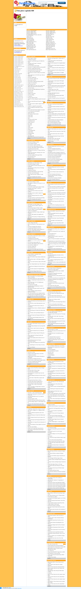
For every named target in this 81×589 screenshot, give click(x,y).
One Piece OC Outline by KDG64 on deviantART (36, 67)
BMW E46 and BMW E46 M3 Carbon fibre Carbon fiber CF (55, 214)
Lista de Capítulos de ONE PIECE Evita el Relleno (35, 108)
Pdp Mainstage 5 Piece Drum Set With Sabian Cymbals (56, 571)
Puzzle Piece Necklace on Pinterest (54, 505)
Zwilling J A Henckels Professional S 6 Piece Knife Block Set (56, 362)
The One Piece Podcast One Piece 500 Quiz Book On (56, 79)
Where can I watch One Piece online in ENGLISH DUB (36, 262)
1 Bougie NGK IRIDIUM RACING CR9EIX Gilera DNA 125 (56, 271)
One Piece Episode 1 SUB (32, 398)
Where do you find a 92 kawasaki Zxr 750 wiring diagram (56, 314)
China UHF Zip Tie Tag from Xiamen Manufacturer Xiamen (34, 341)
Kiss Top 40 (50, 436)
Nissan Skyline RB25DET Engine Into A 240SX (56, 551)
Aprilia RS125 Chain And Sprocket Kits (55, 248)
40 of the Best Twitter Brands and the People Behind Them (35, 430)
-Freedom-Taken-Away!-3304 (53, 89)
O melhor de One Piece (32, 59)
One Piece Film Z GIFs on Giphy (33, 370)
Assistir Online (30, 131)
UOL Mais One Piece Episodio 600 (34, 71)
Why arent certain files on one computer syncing (36, 293)
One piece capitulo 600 (21, 7)
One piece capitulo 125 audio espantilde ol (35, 209)
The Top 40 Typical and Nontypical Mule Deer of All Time (36, 316)
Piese (15, 7)
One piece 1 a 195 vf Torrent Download (35, 392)
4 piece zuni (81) (17, 101)
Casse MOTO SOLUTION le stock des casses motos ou (56, 284)
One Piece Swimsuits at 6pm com (54, 157)
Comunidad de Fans (31, 120)
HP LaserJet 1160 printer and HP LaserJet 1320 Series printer (36, 289)
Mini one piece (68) (18, 87)
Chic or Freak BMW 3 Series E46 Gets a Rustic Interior (56, 212)
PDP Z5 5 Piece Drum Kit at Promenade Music (56, 566)
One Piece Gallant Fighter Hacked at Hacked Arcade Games (56, 420)
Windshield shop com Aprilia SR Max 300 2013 (56, 241)
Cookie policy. (19, 588)
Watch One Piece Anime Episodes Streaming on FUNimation (36, 357)
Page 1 (29, 118)
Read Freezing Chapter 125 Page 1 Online (35, 207)
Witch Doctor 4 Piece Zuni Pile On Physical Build (56, 483)
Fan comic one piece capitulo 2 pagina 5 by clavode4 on (35, 206)
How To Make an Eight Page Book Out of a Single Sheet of (55, 260)
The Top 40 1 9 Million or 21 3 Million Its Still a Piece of (36, 411)
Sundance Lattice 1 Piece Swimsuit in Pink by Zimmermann (56, 518)
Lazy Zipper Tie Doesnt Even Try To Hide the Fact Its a (36, 331)
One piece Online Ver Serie (32, 97)
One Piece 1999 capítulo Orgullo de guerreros (36, 147)
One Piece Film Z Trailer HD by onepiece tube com (36, 378)
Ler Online (30, 134)
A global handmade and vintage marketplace (55, 119)
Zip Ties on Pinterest (31, 347)
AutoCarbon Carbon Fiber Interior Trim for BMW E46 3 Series (56, 216)
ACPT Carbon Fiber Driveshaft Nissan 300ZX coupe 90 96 (56, 555)
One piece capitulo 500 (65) (19, 62)
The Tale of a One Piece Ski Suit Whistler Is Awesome (55, 105)
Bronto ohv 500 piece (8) (18, 93)
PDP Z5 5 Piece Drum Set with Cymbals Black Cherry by (56, 577)
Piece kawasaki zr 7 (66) (18, 92)
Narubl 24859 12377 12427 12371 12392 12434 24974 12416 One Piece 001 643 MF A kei (36, 86)
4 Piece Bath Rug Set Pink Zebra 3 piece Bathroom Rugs (55, 392)
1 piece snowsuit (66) (30, 39)
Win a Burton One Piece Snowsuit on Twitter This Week (56, 132)
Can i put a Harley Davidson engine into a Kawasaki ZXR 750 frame (55, 312)
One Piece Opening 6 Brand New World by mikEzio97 (35, 196)
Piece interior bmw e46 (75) (31, 41)
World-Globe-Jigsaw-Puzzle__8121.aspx (55, 464)
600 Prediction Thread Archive (33, 113)
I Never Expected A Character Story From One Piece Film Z (36, 373)
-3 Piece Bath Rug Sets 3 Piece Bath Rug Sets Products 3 (56, 382)
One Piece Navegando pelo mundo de (34, 176)
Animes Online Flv (31, 122)
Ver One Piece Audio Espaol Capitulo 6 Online (36, 186)
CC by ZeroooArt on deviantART (34, 111)
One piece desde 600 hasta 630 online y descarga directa (36, 102)
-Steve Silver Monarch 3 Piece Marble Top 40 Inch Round (37, 425)
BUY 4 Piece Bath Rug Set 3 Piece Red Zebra (56, 394)
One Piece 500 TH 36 (51, 96)
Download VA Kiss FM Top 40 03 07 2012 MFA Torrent (56, 429)
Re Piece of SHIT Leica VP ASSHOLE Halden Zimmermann (56, 536)
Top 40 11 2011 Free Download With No (55, 439)
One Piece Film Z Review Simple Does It (35, 381)
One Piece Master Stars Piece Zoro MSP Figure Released (56, 191)
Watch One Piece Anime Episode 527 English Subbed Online (56, 73)
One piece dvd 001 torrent (32, 119)
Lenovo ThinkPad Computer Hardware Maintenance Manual (34, 291)
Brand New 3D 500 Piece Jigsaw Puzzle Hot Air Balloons (56, 456)
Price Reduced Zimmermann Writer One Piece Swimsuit (56, 528)
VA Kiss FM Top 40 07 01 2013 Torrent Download (55, 432)
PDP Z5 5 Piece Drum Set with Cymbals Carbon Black (56, 575)
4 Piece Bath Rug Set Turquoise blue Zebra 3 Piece (56, 389)
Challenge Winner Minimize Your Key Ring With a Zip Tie (36, 326)
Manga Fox (30, 129)
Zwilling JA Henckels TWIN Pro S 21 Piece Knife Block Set (57, 376)
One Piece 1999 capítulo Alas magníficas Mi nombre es (35, 215)
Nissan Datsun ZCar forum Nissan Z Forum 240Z (56, 546)
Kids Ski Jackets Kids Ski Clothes (54, 121)
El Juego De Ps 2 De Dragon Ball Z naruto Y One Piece (56, 409)
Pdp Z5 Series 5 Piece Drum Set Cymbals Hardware (55, 565)
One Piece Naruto (31, 87)
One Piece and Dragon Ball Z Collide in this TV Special (56, 59)
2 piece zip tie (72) (17, 69)
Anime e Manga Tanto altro (32, 222)
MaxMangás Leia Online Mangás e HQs (35, 162)
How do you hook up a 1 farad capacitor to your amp (36, 225)
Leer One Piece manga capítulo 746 (34, 242)
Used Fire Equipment (51, 349)
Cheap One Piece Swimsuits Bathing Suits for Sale (57, 153)
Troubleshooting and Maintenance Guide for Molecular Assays (35, 286)
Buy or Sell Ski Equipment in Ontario (54, 122)
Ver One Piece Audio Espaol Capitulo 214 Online (36, 235)
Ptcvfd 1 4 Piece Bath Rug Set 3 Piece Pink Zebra (56, 393)
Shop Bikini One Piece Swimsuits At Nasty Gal (56, 152)
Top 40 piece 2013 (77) (18, 68)
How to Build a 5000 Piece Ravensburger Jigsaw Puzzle (56, 493)
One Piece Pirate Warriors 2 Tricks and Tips (35, 171)
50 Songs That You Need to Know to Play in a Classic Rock (36, 306)
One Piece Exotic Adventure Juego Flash (55, 415)
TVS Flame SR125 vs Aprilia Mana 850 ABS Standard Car (56, 247)
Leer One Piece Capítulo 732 (33, 78)
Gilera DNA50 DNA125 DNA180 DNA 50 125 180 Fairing (56, 276)
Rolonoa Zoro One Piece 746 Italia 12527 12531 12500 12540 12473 (36, 153)
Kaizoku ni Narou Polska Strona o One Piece (36, 353)
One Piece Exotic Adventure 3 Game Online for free (56, 406)
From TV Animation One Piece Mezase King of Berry (56, 68)
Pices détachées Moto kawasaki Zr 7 (54, 336)
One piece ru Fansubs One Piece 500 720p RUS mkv (56, 99)
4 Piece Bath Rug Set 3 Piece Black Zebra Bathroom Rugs (55, 384)
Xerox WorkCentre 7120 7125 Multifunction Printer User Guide (35, 283)
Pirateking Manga (31, 133)
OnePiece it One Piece (32, 93)
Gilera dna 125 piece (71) (19, 88)
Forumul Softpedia (51, 354)
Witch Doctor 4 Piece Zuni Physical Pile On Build (56, 485)
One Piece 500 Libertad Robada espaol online (36, 403)
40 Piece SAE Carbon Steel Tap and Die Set (35, 428)
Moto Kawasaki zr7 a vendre (53, 329)
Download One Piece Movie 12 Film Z (34, 380)
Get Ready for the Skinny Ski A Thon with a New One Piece (56, 116)
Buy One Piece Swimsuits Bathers (54, 160)
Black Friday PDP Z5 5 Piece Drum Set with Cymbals (55, 563)
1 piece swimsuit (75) (18, 82)
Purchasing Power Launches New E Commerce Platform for (56, 348)
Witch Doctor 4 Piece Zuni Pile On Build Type (56, 487)
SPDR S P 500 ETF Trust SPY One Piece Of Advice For (56, 87)
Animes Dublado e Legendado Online (34, 254)
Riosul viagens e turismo (32, 58)
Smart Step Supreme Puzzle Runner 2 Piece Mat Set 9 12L (56, 501)
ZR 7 (49, 335)
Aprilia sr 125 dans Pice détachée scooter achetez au (56, 239)
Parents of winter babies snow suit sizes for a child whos (56, 129)
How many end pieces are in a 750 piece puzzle (56, 495)
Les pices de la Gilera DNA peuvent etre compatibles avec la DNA (55, 274)
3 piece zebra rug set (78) (19, 96)
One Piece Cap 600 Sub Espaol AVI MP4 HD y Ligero (36, 61)
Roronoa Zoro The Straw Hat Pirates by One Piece (57, 192)
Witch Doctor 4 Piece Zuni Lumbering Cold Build (56, 486)
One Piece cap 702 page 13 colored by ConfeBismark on (34, 64)
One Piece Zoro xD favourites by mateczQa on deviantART (56, 199)
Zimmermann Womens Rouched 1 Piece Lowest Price (56, 534)
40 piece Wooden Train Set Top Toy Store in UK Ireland (36, 418)
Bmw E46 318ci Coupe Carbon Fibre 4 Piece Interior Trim (56, 223)
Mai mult (29, 138)
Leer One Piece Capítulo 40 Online (34, 144)
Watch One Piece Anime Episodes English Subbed (36, 360)
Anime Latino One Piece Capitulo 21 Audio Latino (35, 175)
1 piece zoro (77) (17, 83)
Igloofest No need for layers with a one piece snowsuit (55, 134)
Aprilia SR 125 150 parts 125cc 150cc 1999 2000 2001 (56, 244)
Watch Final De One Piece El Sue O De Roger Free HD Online (36, 168)
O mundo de (30, 96)
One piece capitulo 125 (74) (19, 61)
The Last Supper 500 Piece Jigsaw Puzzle (55, 458)
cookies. (9, 587)
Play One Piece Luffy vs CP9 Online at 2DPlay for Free (36, 260)
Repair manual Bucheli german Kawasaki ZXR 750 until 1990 (56, 324)
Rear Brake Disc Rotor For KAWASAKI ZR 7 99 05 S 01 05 (56, 331)
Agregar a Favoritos (51, 404)
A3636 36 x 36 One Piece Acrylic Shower (55, 304)
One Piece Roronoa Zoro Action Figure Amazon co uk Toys (56, 195)
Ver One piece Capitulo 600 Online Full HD (35, 81)
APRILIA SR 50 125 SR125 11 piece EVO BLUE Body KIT (55, 237)
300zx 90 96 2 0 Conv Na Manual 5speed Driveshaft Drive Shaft (55, 549)
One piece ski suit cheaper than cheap (54, 123)
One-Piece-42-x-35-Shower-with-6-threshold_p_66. (54, 300)
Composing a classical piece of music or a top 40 (36, 408)
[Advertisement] (19, 30)
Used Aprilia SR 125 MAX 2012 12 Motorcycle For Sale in (56, 229)
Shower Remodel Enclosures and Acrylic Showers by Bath (56, 306)
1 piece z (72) (17, 72)
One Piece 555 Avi (31, 157)
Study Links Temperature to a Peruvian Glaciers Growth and (36, 394)
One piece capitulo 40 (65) (19, 57)
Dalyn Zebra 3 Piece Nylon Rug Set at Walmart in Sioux (56, 399)
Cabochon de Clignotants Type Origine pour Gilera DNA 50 (55, 280)
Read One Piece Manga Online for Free (35, 271)
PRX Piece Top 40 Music (32, 426)
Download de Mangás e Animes (33, 164)
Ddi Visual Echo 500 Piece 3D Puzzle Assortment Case (56, 472)
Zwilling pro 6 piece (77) (19, 95)
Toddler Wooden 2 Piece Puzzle (53, 504)
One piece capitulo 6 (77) (19, 60)
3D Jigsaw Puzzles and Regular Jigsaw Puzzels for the (57, 460)
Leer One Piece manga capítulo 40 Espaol (35, 146)
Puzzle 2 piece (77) (18, 102)
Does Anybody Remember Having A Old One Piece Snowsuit (56, 137)
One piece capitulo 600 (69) (19, 56)
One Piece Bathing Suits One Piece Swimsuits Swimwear (56, 147)
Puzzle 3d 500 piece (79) (18, 100)
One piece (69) (17, 71)
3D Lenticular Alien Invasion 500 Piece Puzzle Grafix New (56, 468)
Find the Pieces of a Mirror (52, 496)
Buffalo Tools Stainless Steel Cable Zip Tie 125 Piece (36, 338)
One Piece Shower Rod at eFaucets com (55, 295)
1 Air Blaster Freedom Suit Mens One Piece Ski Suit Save (56, 107)
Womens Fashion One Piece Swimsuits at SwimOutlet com (55, 176)
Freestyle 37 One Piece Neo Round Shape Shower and (56, 302)
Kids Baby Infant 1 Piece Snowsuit (54, 138)
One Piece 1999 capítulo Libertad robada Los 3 (36, 229)
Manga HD (30, 124)
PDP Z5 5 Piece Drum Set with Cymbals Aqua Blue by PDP (56, 569)
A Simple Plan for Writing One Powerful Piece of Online (36, 267)
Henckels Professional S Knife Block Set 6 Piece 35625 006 (56, 374)
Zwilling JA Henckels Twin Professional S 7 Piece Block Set (56, 364)
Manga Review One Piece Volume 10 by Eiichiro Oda (36, 73)
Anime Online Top (31, 112)
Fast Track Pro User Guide (32, 284)
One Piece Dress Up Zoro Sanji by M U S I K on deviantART (56, 197)
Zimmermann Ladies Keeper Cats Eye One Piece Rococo (56, 530)
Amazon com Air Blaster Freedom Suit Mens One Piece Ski (56, 109)
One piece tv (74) (17, 76)
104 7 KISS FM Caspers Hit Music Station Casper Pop (56, 438)
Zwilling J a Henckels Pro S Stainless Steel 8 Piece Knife (57, 369)
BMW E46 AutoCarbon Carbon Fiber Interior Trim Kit (56, 219)
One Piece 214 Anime (31, 237)
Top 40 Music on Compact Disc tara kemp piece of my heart (37, 423)
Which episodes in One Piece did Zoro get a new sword (56, 185)
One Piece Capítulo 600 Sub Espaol (34, 68)
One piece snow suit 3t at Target (53, 139)
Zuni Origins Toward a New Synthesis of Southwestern (55, 478)
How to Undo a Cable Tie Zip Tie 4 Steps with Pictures (36, 329)
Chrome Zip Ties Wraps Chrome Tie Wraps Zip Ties (36, 333)
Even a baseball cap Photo (32, 143)
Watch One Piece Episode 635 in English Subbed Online (56, 63)
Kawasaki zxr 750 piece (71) (19, 91)
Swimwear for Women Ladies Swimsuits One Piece (56, 172)
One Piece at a (50, 253)
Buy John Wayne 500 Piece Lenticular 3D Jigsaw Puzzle (56, 451)
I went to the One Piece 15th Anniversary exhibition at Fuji (55, 61)
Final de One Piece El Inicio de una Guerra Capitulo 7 (35, 191)
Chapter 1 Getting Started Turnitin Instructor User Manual (36, 280)
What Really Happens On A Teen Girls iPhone (36, 278)
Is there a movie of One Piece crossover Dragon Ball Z (36, 368)
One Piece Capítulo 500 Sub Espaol (34, 230)
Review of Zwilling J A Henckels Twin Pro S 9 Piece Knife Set (56, 371)
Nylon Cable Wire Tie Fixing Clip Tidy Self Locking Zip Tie (35, 336)
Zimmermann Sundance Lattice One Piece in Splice (55, 516)
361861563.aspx (51, 141)
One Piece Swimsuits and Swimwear (54, 148)
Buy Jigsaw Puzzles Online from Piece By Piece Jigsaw (56, 507)
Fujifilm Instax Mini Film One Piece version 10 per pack (57, 258)
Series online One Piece (32, 80)
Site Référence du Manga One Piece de (34, 358)
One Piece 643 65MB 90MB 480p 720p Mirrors (36, 89)
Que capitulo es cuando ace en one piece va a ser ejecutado (36, 184)
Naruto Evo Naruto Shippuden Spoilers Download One (36, 99)
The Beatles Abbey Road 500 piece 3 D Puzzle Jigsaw (56, 466)
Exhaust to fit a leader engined (53, 269)
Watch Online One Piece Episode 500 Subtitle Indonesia (56, 84)
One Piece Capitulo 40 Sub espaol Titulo (35, 154)
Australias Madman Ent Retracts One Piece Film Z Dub (36, 376)
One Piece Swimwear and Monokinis (54, 156)
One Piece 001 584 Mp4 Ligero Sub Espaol (35, 249)
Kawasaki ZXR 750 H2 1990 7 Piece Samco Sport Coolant (56, 317)
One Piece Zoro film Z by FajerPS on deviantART (56, 186)
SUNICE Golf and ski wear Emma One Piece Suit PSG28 (56, 118)
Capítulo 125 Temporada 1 (32, 210)
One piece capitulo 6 (47, 7)
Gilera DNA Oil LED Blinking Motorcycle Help (56, 286)
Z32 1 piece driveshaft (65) (19, 105)
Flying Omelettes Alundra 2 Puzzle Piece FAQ (56, 502)
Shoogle (49, 356)
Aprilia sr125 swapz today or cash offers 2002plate (57, 242)
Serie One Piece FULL (32, 84)
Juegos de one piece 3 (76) (19, 97)
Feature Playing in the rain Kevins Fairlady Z (56, 545)
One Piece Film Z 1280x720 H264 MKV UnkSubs (35, 385)
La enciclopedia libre (31, 130)
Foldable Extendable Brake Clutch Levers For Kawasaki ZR (56, 340)
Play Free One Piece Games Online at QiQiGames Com (36, 257)
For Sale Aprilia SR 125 (52, 233)
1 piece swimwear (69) (18, 81)
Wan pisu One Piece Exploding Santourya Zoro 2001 (56, 205)
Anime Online (30, 115)
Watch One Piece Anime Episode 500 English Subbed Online (56, 81)
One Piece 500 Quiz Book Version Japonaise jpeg (56, 85)
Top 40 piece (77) (30, 37)
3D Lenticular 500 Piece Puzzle (53, 470)
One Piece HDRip (31, 94)
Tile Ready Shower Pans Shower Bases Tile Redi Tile (56, 298)
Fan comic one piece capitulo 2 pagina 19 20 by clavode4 (36, 104)
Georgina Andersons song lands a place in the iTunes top (36, 413)
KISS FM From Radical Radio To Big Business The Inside (56, 445)
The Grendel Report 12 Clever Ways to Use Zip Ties (36, 345)
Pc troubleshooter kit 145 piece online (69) (19, 67)
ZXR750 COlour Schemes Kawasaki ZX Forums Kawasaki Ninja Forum (56, 321)
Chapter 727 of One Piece (32, 82)
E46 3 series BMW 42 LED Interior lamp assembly (55, 221)
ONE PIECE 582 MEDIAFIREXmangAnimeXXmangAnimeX (36, 136)
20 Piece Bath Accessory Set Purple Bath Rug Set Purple (56, 387)
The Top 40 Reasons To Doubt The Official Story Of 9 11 (36, 311)
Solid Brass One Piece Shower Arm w (54, 291)
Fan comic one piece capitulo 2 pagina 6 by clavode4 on (35, 193)
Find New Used (50, 352)
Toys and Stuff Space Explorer (53, 350)
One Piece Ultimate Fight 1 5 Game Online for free (56, 422)
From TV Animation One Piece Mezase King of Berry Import (56, 71)
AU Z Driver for (51, 550)
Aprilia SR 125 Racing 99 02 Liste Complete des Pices (56, 232)
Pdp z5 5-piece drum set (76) (19, 106)
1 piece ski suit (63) (18, 78)
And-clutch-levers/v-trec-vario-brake (54, 338)
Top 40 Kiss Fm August (52, 427)
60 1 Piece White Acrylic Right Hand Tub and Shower (56, 294)
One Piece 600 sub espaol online (33, 65)
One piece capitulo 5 (38, 7)
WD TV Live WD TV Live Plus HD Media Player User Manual (35, 277)
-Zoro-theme (50, 203)
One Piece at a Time (31, 352)
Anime (29, 126)
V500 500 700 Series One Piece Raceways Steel (36, 400)
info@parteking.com (17, 52)
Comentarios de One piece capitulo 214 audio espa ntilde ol (36, 240)
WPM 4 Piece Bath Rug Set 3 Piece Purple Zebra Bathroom (56, 397)
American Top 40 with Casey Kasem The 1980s (56, 441)
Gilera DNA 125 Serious (52, 281)
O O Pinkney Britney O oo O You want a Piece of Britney (56, 434)
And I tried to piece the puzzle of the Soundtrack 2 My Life (56, 510)
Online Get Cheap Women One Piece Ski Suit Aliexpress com (56, 112)
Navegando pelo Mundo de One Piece (34, 227)
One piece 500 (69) (18, 77)
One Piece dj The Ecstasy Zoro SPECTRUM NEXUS (56, 202)
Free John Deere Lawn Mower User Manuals (36, 295)
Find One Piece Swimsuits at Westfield (54, 155)
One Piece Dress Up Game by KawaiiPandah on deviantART (56, 417)
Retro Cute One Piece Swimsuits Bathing (55, 159)
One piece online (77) (18, 65)
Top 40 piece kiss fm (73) (50, 46)
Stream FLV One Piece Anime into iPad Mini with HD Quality (56, 263)
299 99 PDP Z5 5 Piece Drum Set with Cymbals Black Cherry (56, 582)
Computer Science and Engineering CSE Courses (36, 294)
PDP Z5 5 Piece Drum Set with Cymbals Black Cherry (56, 584)
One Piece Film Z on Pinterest (33, 371)
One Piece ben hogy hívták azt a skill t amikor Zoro (56, 189)
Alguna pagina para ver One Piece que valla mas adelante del (36, 75)
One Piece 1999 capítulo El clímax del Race (35, 243)
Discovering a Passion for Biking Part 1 (55, 268)
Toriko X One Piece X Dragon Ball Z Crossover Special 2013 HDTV (36, 387)
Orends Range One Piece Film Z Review (35, 382)
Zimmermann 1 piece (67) (50, 48)
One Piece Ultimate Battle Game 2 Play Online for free (36, 264)
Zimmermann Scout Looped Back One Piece (55, 531)
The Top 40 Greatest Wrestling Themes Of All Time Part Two (36, 318)
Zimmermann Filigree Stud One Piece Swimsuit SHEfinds (56, 525)
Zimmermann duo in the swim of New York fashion (55, 539)
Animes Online (30, 127)
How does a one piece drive (53, 544)
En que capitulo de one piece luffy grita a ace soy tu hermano (36, 166)
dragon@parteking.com (18, 45)
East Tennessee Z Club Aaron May (54, 553)
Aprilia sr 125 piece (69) (18, 86)
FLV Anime (30, 123)
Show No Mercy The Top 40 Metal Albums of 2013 (36, 313)
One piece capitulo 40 (30, 7)
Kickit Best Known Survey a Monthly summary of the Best (36, 308)
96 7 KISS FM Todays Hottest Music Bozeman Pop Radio (56, 443)
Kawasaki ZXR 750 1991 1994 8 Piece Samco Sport (56, 319)
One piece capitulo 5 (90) (19, 58)
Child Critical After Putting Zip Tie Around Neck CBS (36, 343)
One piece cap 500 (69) (18, 73)
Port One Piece (30, 92)
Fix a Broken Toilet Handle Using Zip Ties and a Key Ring (36, 324)
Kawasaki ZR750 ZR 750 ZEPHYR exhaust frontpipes (56, 334)
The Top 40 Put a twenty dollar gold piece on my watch (36, 304)
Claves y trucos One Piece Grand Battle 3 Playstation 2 (55, 411)
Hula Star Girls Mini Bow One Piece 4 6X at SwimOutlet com (55, 255)
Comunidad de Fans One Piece (33, 148)
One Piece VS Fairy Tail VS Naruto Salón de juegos (56, 414)
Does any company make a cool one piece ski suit (56, 113)
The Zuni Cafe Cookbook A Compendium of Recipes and (56, 481)
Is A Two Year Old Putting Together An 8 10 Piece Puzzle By (56, 499)
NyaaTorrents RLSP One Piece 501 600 (35, 69)
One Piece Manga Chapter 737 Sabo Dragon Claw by (36, 402)
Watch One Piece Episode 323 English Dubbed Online (36, 269)
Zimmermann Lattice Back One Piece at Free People (56, 521)
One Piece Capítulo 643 (32, 77)
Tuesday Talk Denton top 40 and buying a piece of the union (36, 301)
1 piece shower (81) (18, 90)
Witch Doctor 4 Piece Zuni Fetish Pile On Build (56, 482)
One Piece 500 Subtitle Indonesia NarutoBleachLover (53, 94)
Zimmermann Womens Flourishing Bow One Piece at (56, 523)
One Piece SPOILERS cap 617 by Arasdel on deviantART (36, 397)
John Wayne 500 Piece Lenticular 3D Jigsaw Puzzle (55, 454)
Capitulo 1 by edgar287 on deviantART (35, 106)
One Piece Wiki (30, 90)
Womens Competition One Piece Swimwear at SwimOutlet (56, 150)
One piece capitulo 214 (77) (31, 33)
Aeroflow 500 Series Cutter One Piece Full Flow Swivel (56, 91)
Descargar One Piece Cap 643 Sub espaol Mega (36, 197)
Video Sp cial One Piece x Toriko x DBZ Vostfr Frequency (36, 212)
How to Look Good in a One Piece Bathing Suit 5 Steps (56, 170)
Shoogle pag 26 (50, 353)
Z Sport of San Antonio (52, 557)
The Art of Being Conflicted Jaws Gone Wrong (56, 345)
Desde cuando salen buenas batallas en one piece (36, 109)
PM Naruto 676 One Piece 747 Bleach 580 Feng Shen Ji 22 (36, 151)
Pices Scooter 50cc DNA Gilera (53, 285)
